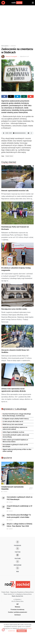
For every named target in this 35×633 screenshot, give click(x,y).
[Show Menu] (33, 2)
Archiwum (17, 615)
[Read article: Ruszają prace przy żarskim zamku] (17, 295)
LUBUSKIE (13, 45)
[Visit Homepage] (18, 2)
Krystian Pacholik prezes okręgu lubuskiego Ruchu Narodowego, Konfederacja (17, 415)
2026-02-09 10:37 (24, 56)
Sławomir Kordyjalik (11, 56)
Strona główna (5, 45)
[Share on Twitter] (11, 96)
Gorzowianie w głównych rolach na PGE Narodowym (15, 445)
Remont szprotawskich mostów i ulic (15, 191)
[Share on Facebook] (4, 96)
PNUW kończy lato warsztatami (13, 424)
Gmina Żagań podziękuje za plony (13, 432)
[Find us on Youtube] (17, 555)
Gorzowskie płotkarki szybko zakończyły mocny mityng (16, 436)
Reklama (17, 607)
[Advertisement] (17, 24)
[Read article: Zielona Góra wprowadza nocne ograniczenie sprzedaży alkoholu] (17, 374)
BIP (18, 604)
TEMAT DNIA (9, 156)
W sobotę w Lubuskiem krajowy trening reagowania (16, 269)
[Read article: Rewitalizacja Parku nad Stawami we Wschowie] (17, 213)
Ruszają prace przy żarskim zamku (14, 309)
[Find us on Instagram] (17, 561)
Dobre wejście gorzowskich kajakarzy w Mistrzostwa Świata (15, 441)
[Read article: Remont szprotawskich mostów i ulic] (17, 176)
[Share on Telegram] (17, 96)
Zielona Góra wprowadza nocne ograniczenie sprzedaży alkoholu (13, 390)
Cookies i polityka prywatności (17, 612)
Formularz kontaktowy (17, 609)
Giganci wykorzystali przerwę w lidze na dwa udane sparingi (17, 450)
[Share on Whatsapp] (24, 96)
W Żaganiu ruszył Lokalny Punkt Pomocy (16, 418)
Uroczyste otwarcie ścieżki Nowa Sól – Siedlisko (15, 351)
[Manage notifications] (3, 629)
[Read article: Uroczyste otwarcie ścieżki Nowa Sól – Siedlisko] (17, 336)
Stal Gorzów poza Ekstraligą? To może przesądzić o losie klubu (19, 516)
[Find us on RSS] (17, 568)
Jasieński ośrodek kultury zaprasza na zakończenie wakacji (15, 428)
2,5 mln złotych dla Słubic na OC (13, 421)
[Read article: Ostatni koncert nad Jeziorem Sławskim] (17, 473)
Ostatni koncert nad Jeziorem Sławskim (12, 488)
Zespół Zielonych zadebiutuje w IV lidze (19, 507)
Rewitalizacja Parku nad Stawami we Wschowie (15, 228)
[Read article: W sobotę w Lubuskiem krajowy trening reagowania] (17, 254)
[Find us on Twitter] (17, 548)
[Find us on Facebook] (17, 542)
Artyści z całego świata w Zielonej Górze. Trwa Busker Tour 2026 (19, 525)
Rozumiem (21, 631)
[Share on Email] (31, 96)
